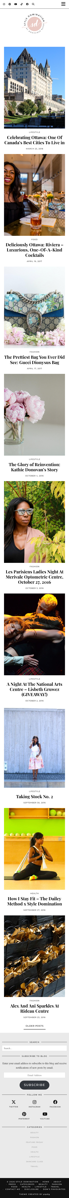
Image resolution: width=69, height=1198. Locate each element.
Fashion (34, 1137)
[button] (64, 4)
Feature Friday (34, 1142)
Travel (34, 1166)
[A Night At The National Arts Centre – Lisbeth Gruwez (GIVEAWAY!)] (34, 634)
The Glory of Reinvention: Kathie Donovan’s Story (34, 467)
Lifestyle (34, 1157)
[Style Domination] (34, 24)
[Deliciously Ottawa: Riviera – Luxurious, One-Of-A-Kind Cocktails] (34, 195)
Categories (27, 1184)
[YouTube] (15, 4)
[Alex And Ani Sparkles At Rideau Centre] (34, 956)
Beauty (34, 1133)
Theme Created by (34, 1194)
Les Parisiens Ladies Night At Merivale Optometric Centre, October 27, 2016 (34, 577)
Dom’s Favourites (54, 1189)
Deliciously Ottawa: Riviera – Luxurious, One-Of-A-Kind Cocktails (34, 250)
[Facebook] (27, 4)
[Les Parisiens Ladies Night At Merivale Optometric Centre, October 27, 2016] (34, 522)
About (57, 1182)
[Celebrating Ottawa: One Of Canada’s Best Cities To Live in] (34, 88)
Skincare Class (34, 1162)
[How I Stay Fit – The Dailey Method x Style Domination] (34, 849)
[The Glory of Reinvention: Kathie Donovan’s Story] (34, 415)
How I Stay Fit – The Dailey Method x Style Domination (34, 901)
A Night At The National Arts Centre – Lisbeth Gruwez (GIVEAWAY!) (34, 689)
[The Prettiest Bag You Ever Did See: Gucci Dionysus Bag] (34, 307)
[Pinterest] (10, 4)
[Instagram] (4, 4)
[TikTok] (22, 4)
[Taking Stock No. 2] (34, 747)
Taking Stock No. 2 (34, 796)
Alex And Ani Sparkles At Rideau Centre (34, 1008)
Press (12, 1184)
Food (34, 1147)
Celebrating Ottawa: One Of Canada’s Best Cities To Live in (34, 140)
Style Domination (27, 1182)
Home (46, 1182)
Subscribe (34, 1085)
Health (35, 1152)
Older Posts (35, 1025)
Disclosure (31, 1189)
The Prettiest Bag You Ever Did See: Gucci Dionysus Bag (34, 359)
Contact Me (12, 1189)
